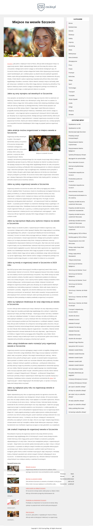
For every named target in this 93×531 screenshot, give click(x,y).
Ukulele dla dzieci (74, 316)
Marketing (72, 46)
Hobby (71, 38)
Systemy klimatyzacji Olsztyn (77, 155)
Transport (72, 92)
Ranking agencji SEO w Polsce (78, 233)
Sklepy (71, 80)
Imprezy (71, 42)
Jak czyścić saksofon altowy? (77, 387)
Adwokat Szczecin (74, 319)
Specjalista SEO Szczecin (76, 346)
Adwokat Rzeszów (74, 331)
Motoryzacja (72, 54)
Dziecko (71, 31)
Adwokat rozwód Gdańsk (76, 365)
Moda (70, 50)
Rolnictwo (72, 76)
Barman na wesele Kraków (34, 479)
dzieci (51, 378)
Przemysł (71, 73)
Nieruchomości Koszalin (76, 191)
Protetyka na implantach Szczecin (36, 500)
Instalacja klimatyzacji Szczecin (78, 379)
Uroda (70, 103)
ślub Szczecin (30, 512)
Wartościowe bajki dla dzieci (77, 132)
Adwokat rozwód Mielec (76, 350)
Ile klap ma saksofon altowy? (77, 390)
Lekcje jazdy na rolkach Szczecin (35, 488)
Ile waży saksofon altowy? (76, 401)
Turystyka (71, 95)
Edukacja (71, 34)
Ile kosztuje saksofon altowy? (77, 412)
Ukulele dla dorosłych (75, 338)
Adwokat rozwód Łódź (75, 361)
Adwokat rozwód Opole (76, 357)
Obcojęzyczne (73, 61)
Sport (70, 84)
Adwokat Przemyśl (74, 323)
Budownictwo (73, 27)
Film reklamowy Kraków (76, 369)
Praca (70, 65)
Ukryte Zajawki (73, 99)
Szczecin (10, 64)
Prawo (70, 69)
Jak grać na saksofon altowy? (77, 404)
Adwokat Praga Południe (76, 342)
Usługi (70, 107)
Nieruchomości (73, 57)
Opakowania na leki (75, 124)
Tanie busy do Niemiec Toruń (77, 270)
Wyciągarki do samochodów (77, 158)
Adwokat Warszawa (74, 335)
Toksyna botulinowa (75, 260)
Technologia (72, 88)
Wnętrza (71, 111)
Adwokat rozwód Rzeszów (76, 354)
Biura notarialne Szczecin (76, 162)
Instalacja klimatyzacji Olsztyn (78, 383)
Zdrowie (71, 114)
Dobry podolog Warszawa (76, 408)
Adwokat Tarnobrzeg (75, 327)
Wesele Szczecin (31, 467)
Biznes (71, 23)
